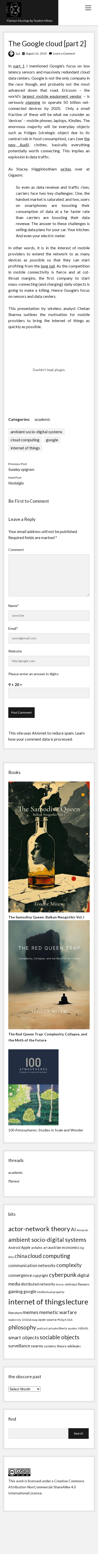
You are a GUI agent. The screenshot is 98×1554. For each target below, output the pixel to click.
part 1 (19, 65)
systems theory (55, 1346)
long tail (48, 265)
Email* (13, 628)
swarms (37, 1346)
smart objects (23, 1337)
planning (33, 102)
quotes (72, 1328)
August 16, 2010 (36, 53)
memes (30, 1312)
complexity (69, 1265)
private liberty (57, 1328)
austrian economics (63, 1247)
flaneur (14, 1181)
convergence (20, 1275)
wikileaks (74, 1346)
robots (83, 1328)
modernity (14, 1319)
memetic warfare (58, 1312)
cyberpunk (62, 1274)
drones (60, 1284)
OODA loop (29, 1320)
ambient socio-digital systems (36, 431)
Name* (13, 605)
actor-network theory (39, 1228)
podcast (42, 1328)
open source (47, 1320)
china (21, 1256)
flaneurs (83, 1284)
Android (14, 1248)
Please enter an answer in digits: (33, 674)
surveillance (19, 1345)
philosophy (22, 1327)
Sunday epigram (21, 469)
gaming (15, 1291)
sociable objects (59, 1337)
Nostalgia (16, 482)
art (45, 1248)
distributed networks (38, 1284)
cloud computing (25, 439)
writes (66, 168)
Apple (25, 1247)
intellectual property (50, 1292)
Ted (17, 54)
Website (15, 651)
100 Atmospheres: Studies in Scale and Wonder (45, 1130)
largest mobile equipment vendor (52, 96)
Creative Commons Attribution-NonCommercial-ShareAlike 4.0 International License (46, 1487)
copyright (40, 1275)
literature (15, 1313)
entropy (71, 1284)
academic (42, 419)
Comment (16, 549)
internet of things (25, 447)
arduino (36, 1248)
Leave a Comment (64, 53)
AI (73, 1229)
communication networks (32, 1265)
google (52, 439)
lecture (77, 1301)
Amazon (82, 1230)
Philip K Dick (65, 1319)
